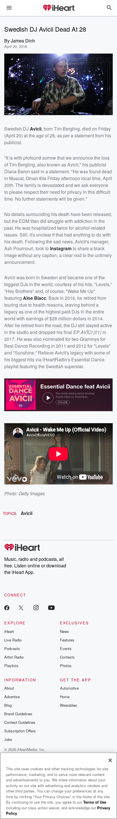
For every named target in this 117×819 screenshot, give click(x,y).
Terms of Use (94, 802)
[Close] (110, 760)
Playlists (11, 665)
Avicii (26, 513)
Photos (66, 665)
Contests (67, 657)
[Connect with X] (21, 607)
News (64, 631)
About (9, 688)
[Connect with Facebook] (6, 607)
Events (66, 648)
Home (65, 696)
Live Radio (13, 640)
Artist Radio (14, 657)
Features (67, 640)
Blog (8, 705)
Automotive (69, 688)
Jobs (8, 739)
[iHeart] (58, 8)
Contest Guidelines (19, 722)
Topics (9, 513)
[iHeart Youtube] (51, 607)
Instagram (61, 248)
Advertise (12, 696)
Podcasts (12, 648)
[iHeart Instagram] (36, 607)
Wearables (68, 705)
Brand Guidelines (18, 713)
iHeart (9, 631)
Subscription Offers (20, 731)
